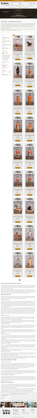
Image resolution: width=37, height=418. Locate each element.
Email (3, 398)
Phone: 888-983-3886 (16, 414)
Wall (3, 68)
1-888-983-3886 (12, 390)
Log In (31, 3)
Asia (3, 49)
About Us (23, 410)
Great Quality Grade (5, 58)
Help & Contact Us (15, 410)
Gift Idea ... (16, 106)
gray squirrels (13, 301)
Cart (35, 3)
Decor (3, 46)
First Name (4, 396)
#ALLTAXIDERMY (18, 404)
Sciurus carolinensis (11, 307)
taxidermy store (4, 384)
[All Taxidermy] (6, 410)
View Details (18, 59)
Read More (19, 106)
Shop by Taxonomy (5, 37)
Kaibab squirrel (4, 344)
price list (14, 373)
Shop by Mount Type (6, 44)
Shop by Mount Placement (5, 65)
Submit (18, 400)
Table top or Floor (5, 67)
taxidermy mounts (21, 388)
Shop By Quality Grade (5, 53)
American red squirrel (9, 320)
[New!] (17, 45)
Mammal (3, 39)
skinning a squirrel (10, 380)
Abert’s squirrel (4, 335)
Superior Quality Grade (5, 56)
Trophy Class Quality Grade (6, 55)
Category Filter (4, 74)
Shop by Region (19, 7)
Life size (3, 42)
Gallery (32, 410)
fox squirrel (6, 325)
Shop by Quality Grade (12, 7)
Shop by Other (26, 7)
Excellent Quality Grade (5, 57)
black (1, 304)
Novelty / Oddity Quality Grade (5, 62)
